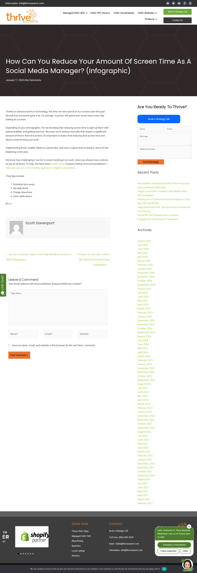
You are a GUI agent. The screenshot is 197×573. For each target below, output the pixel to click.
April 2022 (142, 447)
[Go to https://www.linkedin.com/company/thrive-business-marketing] (179, 3)
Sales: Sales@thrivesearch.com (124, 543)
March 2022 (143, 451)
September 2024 (146, 332)
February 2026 (145, 264)
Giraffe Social (58, 163)
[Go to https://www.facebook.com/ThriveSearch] (185, 3)
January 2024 (144, 364)
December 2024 (146, 320)
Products (149, 19)
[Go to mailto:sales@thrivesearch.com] (168, 3)
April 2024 (142, 352)
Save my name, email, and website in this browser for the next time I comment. (54, 345)
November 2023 (145, 372)
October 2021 (144, 471)
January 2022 (144, 459)
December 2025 (146, 272)
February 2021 (145, 503)
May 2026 (142, 252)
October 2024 (144, 328)
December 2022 (146, 415)
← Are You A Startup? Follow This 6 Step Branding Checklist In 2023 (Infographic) (39, 255)
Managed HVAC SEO (74, 13)
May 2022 (142, 443)
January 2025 (144, 316)
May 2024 (142, 348)
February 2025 (145, 312)
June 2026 (143, 249)
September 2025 (146, 284)
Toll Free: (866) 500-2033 (121, 537)
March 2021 (143, 499)
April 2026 (142, 256)
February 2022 (145, 455)
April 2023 (142, 400)
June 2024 (143, 344)
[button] (87, 13)
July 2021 (142, 483)
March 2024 (143, 356)
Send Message (151, 161)
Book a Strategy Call (118, 531)
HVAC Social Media (124, 13)
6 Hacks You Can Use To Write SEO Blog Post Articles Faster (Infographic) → (94, 255)
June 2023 (143, 392)
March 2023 (143, 404)
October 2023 (144, 376)
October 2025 (144, 280)
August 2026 (144, 241)
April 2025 (142, 304)
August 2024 (144, 336)
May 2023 (142, 396)
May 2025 (142, 300)
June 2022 (143, 439)
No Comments (33, 80)
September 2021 (146, 475)
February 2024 (145, 360)
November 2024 (145, 324)
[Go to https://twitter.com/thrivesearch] (173, 3)
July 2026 (142, 245)
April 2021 (142, 495)
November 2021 (145, 467)
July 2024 (142, 340)
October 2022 (144, 423)
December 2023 (146, 368)
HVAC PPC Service (100, 13)
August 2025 (144, 288)
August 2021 (144, 479)
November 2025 (145, 276)
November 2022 (145, 419)
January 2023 (144, 411)
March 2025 (143, 308)
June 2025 (143, 296)
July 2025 (142, 292)
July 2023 (142, 388)
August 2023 (144, 384)
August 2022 (144, 431)
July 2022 (142, 435)
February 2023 (145, 408)
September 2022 (146, 427)
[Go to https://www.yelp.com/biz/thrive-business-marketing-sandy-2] (190, 3)
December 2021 (146, 463)
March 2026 (143, 260)
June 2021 (143, 487)
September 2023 (146, 380)
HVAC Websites (146, 13)
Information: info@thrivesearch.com (126, 550)
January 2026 (144, 268)
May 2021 (142, 491)
